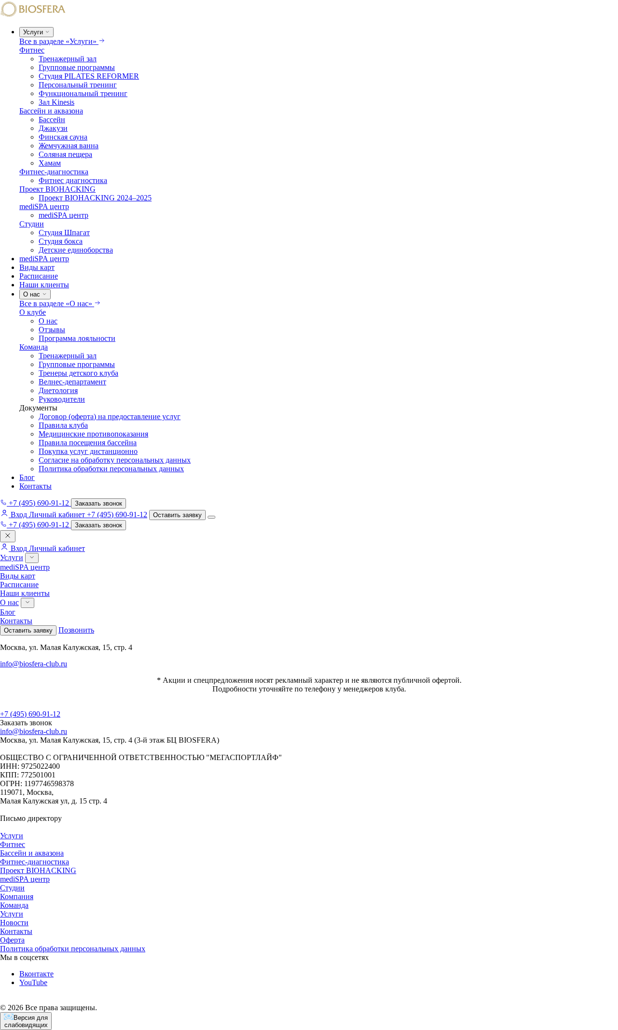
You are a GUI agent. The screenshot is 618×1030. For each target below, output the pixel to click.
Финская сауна (63, 137)
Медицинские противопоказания (93, 434)
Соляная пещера (65, 154)
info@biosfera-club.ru (33, 664)
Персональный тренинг (78, 85)
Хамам (50, 163)
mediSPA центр (44, 206)
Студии (31, 224)
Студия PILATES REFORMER (89, 76)
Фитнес (31, 50)
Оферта (12, 940)
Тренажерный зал (68, 59)
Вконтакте (36, 974)
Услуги (11, 557)
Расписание (38, 276)
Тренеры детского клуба (78, 373)
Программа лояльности (77, 338)
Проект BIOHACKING (57, 189)
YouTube (33, 982)
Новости (14, 922)
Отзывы (52, 329)
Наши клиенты (44, 285)
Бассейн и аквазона (51, 111)
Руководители (62, 399)
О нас (48, 321)
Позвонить (76, 630)
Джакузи (53, 128)
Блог (27, 477)
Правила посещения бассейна (88, 442)
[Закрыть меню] (7, 536)
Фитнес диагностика (73, 180)
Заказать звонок (98, 503)
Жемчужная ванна (68, 145)
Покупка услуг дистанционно (88, 451)
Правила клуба (63, 425)
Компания (16, 896)
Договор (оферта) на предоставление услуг (110, 416)
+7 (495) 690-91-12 (117, 514)
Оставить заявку (177, 515)
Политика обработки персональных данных (111, 469)
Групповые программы (77, 67)
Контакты (35, 486)
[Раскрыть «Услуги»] (32, 558)
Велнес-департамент (72, 382)
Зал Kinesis (56, 102)
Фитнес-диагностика (53, 172)
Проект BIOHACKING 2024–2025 (95, 198)
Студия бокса (61, 241)
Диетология (58, 390)
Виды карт (37, 267)
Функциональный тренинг (83, 93)
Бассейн (52, 119)
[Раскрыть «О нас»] (27, 603)
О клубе (32, 312)
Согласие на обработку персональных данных (115, 460)
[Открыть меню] (211, 517)
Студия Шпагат (64, 232)
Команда (33, 347)
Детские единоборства (76, 250)
